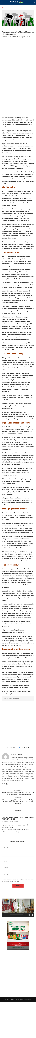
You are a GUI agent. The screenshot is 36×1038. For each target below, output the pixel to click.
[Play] (4, 915)
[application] (18, 908)
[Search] (34, 2)
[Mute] (29, 915)
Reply (32, 817)
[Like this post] (20, 747)
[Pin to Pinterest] (26, 747)
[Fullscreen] (32, 915)
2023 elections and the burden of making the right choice (18, 818)
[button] (18, 907)
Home (3, 8)
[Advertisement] (18, 58)
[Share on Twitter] (24, 747)
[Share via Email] (28, 747)
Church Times (14, 37)
